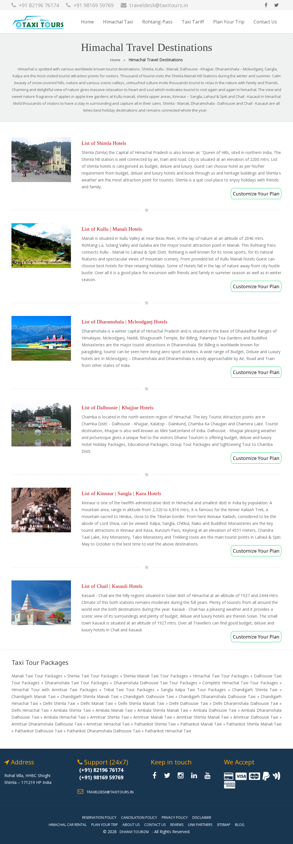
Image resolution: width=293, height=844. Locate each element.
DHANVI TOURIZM (134, 831)
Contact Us (265, 22)
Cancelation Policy (139, 817)
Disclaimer (201, 817)
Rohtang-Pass (157, 22)
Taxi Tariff (193, 22)
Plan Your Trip (228, 22)
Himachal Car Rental (68, 824)
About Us (131, 824)
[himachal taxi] (39, 21)
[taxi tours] (156, 776)
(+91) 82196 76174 (101, 769)
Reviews (176, 824)
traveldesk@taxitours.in (158, 5)
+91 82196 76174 (39, 5)
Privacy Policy (175, 817)
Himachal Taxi (118, 22)
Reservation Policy (99, 817)
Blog (239, 824)
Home (87, 22)
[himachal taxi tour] (266, 5)
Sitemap (223, 824)
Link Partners (200, 824)
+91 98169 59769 (94, 5)
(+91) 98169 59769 (101, 777)
